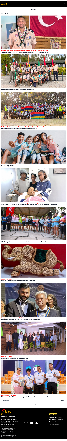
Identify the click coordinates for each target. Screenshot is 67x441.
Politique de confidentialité (57, 422)
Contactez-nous (54, 424)
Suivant (62, 400)
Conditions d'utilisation (56, 419)
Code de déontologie (55, 417)
